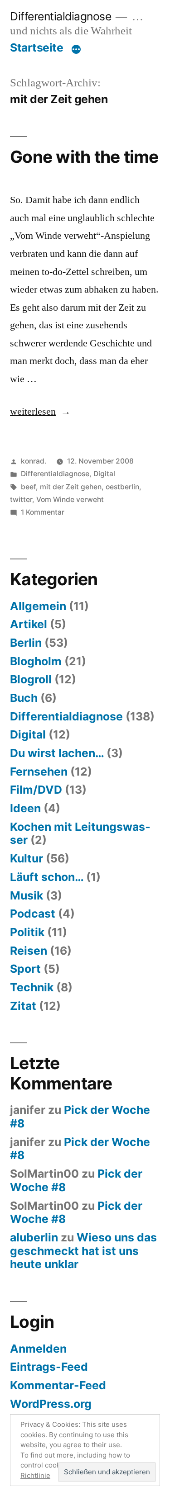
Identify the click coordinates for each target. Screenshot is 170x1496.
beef (28, 487)
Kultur (26, 858)
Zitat (23, 1006)
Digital (104, 473)
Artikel (28, 624)
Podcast (32, 913)
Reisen (28, 950)
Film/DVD (36, 789)
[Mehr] (76, 49)
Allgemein (38, 606)
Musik (26, 895)
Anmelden (38, 1348)
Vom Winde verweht (70, 499)
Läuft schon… (46, 877)
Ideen (25, 808)
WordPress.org (51, 1404)
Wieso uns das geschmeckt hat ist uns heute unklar (83, 1251)
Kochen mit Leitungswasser (80, 833)
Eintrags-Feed (49, 1366)
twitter (21, 499)
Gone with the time (84, 157)
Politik (27, 932)
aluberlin (34, 1237)
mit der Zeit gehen (71, 487)
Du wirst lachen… (57, 753)
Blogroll (31, 679)
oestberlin (122, 487)
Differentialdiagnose (60, 16)
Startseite (36, 47)
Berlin (26, 642)
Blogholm (36, 661)
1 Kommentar (42, 512)
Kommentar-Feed (58, 1385)
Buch (24, 698)
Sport (25, 968)
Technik (31, 987)
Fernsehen (39, 771)
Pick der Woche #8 (80, 1116)
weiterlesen (33, 411)
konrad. (33, 461)
